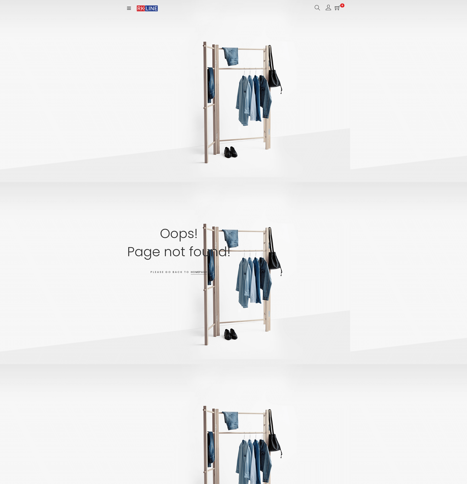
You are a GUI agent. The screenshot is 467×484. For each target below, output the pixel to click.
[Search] (317, 8)
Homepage (199, 272)
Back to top (460, 474)
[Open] (129, 9)
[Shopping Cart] (337, 8)
